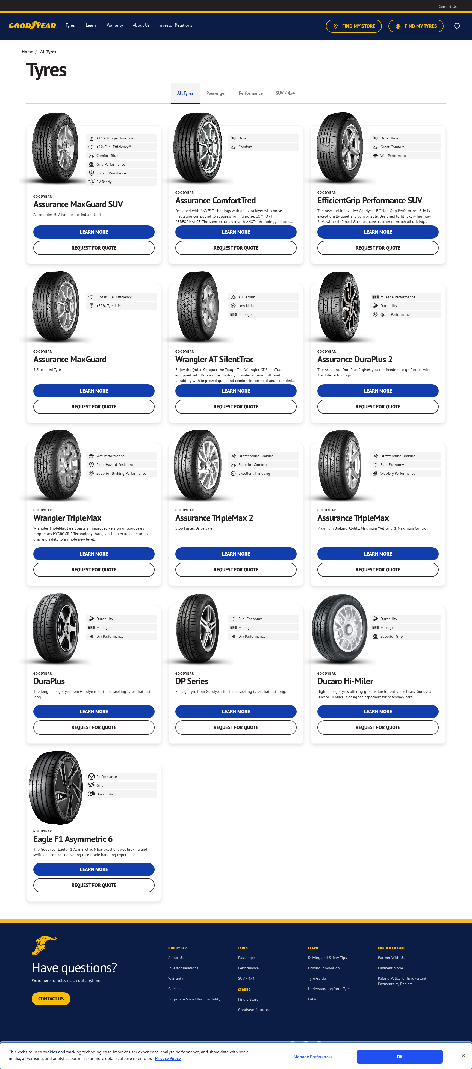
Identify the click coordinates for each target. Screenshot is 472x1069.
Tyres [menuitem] (70, 25)
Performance (251, 93)
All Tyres (185, 93)
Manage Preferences (313, 1056)
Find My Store (358, 26)
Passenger (216, 93)
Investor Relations (183, 968)
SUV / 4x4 (285, 93)
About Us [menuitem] (141, 25)
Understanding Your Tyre (329, 988)
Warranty (175, 978)
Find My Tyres (420, 26)
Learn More (94, 232)
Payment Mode (390, 968)
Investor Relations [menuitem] (175, 25)
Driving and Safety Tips (327, 957)
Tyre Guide (317, 978)
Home (27, 51)
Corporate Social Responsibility (194, 999)
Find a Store (248, 999)
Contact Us (51, 999)
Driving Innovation (324, 968)
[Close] (463, 1056)
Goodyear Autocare (254, 1009)
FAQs (312, 999)
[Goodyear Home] (33, 25)
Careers (174, 988)
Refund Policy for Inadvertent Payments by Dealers (402, 981)
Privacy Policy (168, 1058)
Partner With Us (391, 957)
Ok (400, 1056)
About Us (176, 957)
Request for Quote (94, 248)
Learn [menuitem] (91, 25)
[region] (236, 1056)
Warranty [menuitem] (115, 25)
